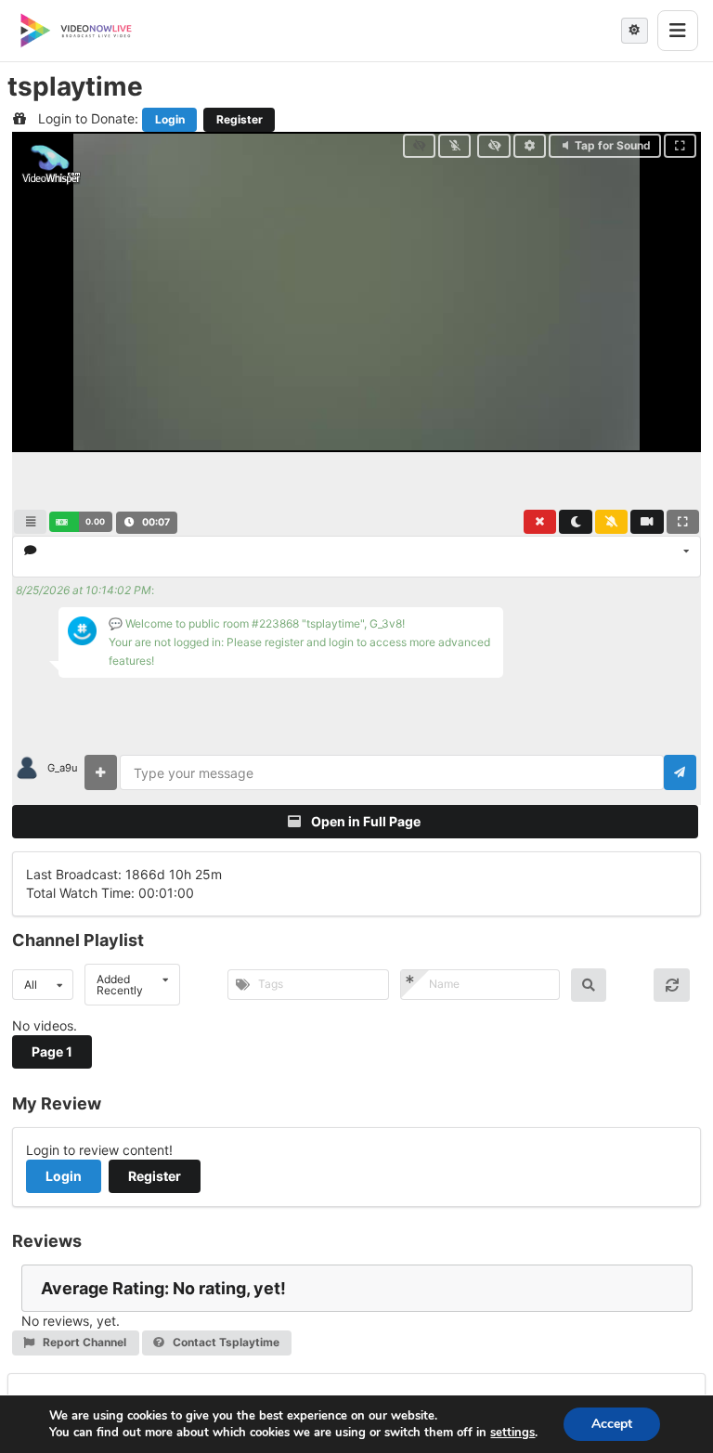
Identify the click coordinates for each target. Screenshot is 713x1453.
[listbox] (356, 556)
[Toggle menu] (677, 30)
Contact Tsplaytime (224, 1342)
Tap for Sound (613, 145)
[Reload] (672, 985)
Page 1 (52, 1051)
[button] (80, 522)
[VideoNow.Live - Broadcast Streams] (76, 30)
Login (170, 119)
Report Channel (83, 1342)
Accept (611, 1424)
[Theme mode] (634, 31)
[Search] (589, 985)
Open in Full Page (364, 821)
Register (239, 119)
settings (512, 1432)
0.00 (95, 521)
